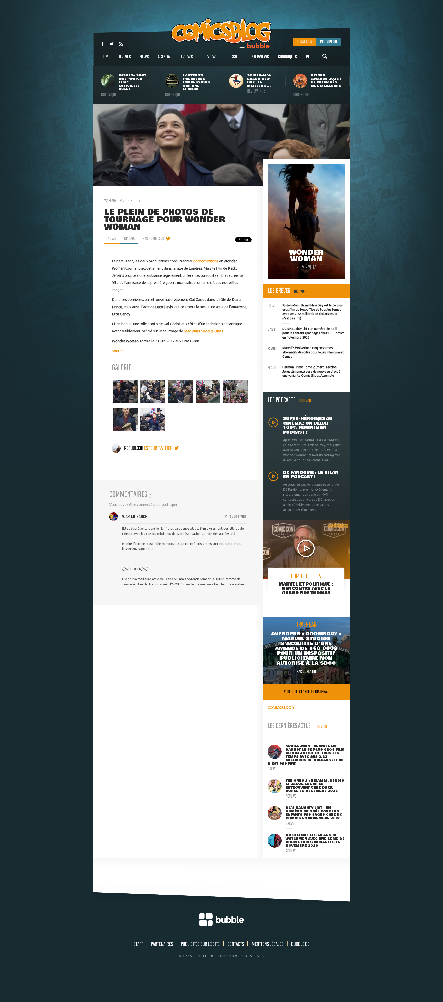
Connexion (304, 42)
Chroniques (287, 57)
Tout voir (300, 291)
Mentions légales (267, 944)
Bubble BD (300, 944)
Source (117, 351)
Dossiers (234, 57)
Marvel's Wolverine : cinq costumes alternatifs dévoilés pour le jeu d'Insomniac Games (306, 351)
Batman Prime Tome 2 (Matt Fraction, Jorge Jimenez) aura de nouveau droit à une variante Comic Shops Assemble (304, 370)
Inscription (328, 42)
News (144, 57)
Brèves (125, 57)
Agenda (164, 57)
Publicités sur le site (200, 944)
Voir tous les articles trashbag (306, 691)
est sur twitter (158, 448)
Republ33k (133, 448)
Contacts (235, 944)
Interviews (259, 57)
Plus (310, 57)
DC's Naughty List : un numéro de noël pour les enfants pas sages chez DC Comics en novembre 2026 (306, 332)
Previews (210, 57)
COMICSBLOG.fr (281, 707)
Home (106, 57)
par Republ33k (153, 238)
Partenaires (162, 944)
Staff (138, 944)
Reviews (186, 57)
